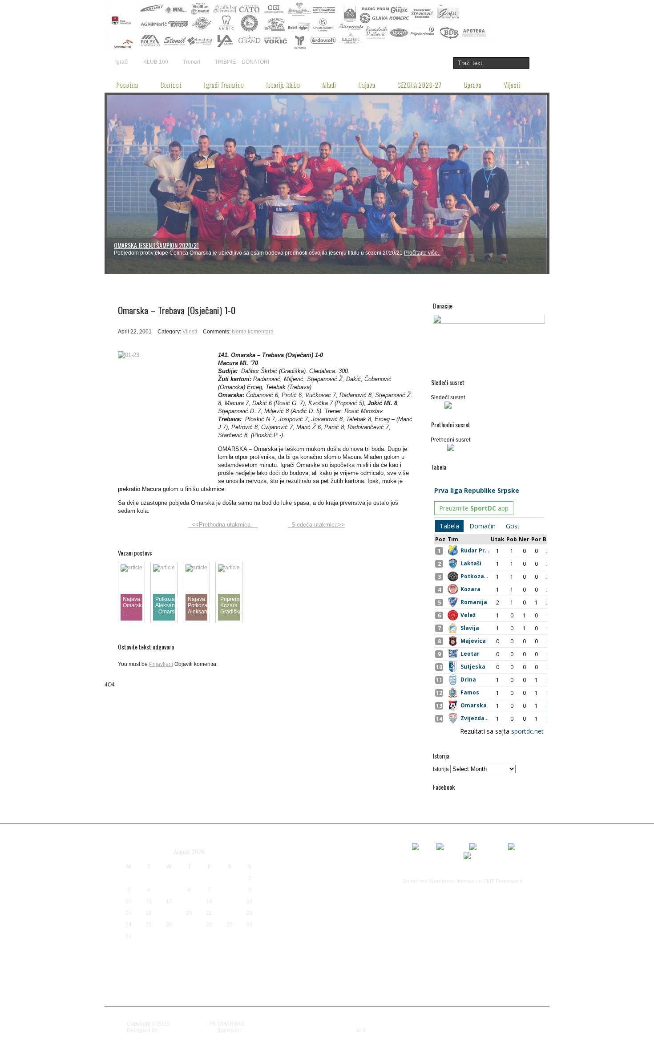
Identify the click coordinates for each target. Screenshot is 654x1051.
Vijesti (511, 84)
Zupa (267, 994)
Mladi (328, 84)
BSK (348, 844)
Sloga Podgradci (283, 969)
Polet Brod (377, 920)
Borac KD (373, 833)
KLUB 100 (155, 62)
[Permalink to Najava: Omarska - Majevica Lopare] (131, 567)
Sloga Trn (287, 982)
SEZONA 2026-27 (419, 84)
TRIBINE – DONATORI (242, 62)
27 (189, 924)
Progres (311, 930)
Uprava (472, 84)
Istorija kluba (282, 84)
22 (229, 913)
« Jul (125, 950)
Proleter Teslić (346, 930)
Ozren (300, 919)
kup (321, 881)
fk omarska (312, 856)
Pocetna (126, 84)
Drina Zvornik (379, 845)
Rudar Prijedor (278, 943)
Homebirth (342, 1030)
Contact (170, 84)
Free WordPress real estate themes (284, 1030)
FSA (337, 856)
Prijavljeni (161, 664)
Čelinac (287, 994)
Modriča (308, 907)
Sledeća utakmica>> (316, 524)
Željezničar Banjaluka (333, 994)
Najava (366, 84)
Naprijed (340, 908)
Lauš (374, 882)
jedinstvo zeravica (305, 866)
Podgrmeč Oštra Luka (339, 920)
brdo (327, 844)
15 (229, 901)
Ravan (380, 930)
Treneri (191, 62)
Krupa (305, 881)
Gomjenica (357, 856)
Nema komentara (253, 332)
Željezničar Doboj (288, 1002)
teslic (394, 984)
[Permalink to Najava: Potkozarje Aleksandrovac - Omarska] (196, 567)
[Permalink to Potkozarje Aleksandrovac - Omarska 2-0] (164, 567)
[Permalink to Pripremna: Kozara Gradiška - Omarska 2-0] (229, 567)
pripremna (279, 929)
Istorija (441, 769)
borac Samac (288, 844)
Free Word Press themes (397, 1030)
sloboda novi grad (319, 954)
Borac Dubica (325, 830)
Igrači (122, 62)
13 (189, 901)
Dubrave (277, 855)
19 (169, 913)
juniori (359, 869)
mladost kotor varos (322, 896)
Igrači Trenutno (223, 84)
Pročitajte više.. (422, 253)
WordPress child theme (187, 1030)
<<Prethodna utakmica (223, 524)
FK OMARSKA (188, 1024)
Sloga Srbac (343, 967)
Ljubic (276, 894)
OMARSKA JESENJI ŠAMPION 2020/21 (156, 245)
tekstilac (372, 983)
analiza (274, 831)
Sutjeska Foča (335, 984)
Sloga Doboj (379, 954)
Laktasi (347, 880)
